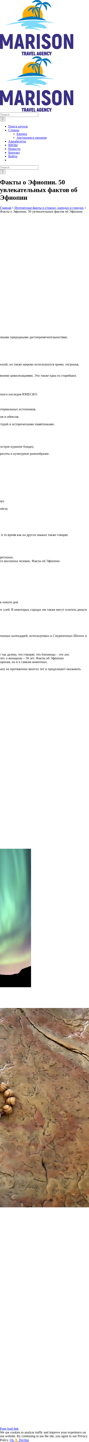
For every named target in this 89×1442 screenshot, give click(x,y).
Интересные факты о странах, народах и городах (49, 208)
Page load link (9, 1428)
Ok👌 (14, 1440)
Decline (24, 1440)
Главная (5, 208)
